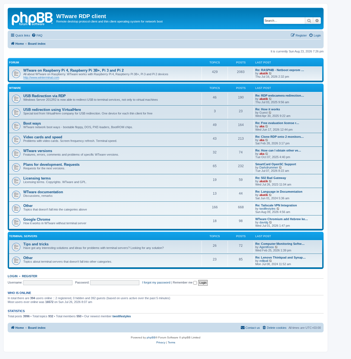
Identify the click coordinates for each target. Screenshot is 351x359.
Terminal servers (23, 236)
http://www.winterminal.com (41, 77)
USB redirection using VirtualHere (52, 110)
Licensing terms (37, 178)
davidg (263, 222)
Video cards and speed (42, 137)
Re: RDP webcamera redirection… (279, 95)
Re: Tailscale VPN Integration (276, 205)
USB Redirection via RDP (44, 96)
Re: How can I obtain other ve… (278, 150)
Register (29, 276)
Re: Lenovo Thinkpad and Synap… (280, 257)
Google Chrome (36, 219)
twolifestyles (267, 208)
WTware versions (37, 151)
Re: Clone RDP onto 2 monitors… (279, 136)
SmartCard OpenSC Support (275, 164)
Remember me (183, 282)
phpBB (151, 337)
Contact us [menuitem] (252, 327)
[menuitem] (37, 35)
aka (261, 126)
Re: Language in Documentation (278, 191)
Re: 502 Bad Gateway (270, 178)
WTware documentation (43, 192)
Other (28, 206)
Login (13, 276)
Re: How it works (267, 109)
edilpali (263, 260)
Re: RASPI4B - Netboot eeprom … (279, 70)
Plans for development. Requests (51, 164)
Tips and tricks (36, 244)
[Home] (32, 18)
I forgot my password (156, 282)
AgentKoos (266, 247)
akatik (263, 73)
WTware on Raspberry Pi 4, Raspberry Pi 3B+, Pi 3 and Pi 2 (73, 70)
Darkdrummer (268, 167)
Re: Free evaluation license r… (277, 123)
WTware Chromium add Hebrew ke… (281, 219)
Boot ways (32, 123)
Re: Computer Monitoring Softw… (280, 243)
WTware (15, 87)
